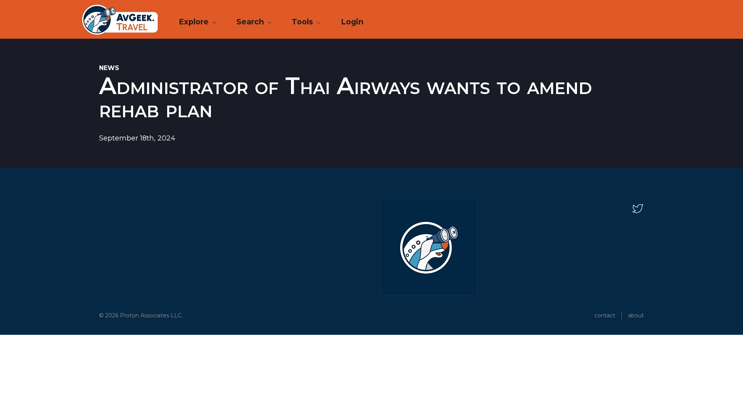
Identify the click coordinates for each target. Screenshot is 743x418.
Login (352, 21)
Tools (303, 21)
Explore (195, 21)
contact (604, 315)
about (636, 315)
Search (251, 21)
